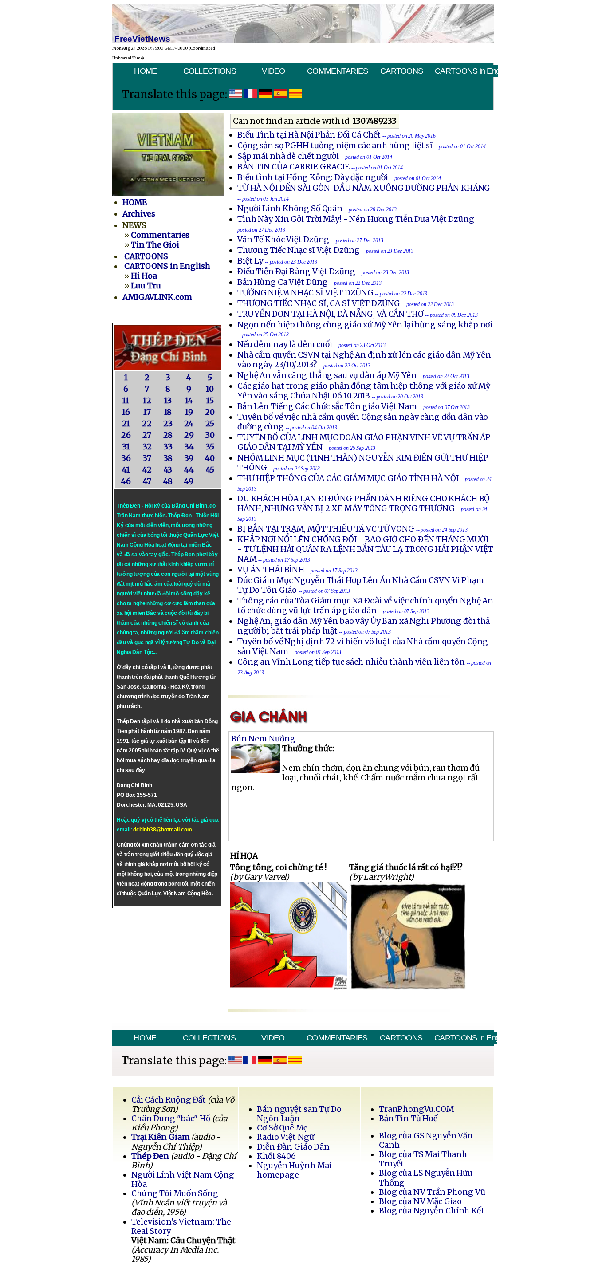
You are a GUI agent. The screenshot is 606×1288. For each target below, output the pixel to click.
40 (210, 458)
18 (168, 412)
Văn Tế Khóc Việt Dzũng (284, 239)
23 (168, 424)
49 (188, 481)
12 (147, 401)
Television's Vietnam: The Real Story (181, 1226)
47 (147, 481)
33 (168, 447)
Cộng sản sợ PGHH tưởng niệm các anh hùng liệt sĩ (335, 145)
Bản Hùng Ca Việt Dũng (282, 282)
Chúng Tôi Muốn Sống (174, 1193)
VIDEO (273, 71)
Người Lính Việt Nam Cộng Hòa (182, 1179)
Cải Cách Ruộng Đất (168, 1100)
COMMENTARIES (337, 71)
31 (126, 447)
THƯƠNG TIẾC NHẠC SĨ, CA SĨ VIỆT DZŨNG (318, 303)
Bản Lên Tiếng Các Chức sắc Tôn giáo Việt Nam (327, 406)
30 (210, 435)
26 (126, 435)
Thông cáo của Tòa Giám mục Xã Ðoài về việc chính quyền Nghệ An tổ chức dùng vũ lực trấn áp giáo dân (365, 605)
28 (168, 435)
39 (188, 458)
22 (147, 424)
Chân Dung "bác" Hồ (170, 1118)
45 (210, 470)
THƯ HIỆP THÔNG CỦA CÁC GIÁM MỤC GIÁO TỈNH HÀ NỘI (348, 478)
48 (168, 481)
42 (147, 470)
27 (146, 435)
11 (125, 401)
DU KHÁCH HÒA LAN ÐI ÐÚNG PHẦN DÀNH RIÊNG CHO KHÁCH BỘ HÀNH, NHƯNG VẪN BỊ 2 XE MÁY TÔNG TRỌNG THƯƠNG (363, 503)
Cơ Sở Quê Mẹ (282, 1128)
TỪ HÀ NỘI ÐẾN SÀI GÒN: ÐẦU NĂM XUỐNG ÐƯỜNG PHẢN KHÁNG (363, 188)
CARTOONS (401, 71)
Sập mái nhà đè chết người (288, 156)
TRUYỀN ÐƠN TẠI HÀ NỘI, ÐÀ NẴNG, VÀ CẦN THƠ (330, 314)
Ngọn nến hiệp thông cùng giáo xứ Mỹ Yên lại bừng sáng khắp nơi (364, 325)
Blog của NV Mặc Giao (420, 1201)
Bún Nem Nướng (263, 739)
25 (209, 424)
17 (147, 412)
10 (210, 389)
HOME (145, 71)
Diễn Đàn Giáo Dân (293, 1147)
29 (189, 435)
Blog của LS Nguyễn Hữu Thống (425, 1177)
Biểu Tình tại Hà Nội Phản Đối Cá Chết (309, 135)
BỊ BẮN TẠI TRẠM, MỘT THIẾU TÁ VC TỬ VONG (325, 529)
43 (168, 470)
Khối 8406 (276, 1156)
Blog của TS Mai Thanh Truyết (423, 1159)
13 (168, 401)
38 (168, 458)
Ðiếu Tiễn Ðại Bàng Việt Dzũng (296, 271)
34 (189, 447)
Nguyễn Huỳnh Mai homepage (294, 1170)
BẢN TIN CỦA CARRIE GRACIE (294, 167)
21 (126, 424)
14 (189, 401)
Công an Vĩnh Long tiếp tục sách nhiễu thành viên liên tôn (351, 662)
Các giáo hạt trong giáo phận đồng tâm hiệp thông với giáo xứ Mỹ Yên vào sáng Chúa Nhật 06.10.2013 (363, 391)
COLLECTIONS (209, 71)
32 (147, 447)
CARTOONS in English (466, 71)
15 (210, 401)
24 (188, 424)
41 (126, 470)
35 (209, 447)
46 (126, 481)
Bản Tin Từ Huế (408, 1118)
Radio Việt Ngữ (285, 1137)
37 (146, 458)
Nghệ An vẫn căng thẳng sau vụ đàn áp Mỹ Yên (326, 375)
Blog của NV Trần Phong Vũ (432, 1192)
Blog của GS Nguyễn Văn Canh (426, 1140)
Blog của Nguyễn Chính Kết (431, 1211)
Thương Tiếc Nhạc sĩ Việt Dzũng (298, 250)
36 (126, 458)
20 (210, 412)
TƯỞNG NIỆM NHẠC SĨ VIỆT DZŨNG (305, 293)
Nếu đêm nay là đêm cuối (284, 344)
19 (189, 412)
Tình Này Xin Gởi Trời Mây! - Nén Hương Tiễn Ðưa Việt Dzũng (355, 219)
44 (189, 470)
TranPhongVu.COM (416, 1109)
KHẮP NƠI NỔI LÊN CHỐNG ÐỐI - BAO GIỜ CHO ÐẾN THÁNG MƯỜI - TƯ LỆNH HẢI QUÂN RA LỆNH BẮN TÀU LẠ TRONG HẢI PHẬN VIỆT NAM (365, 549)
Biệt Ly (250, 261)
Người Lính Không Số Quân (289, 208)
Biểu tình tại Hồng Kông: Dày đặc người (312, 177)
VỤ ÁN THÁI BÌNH (270, 570)
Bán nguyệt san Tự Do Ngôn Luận (299, 1113)
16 (126, 412)
